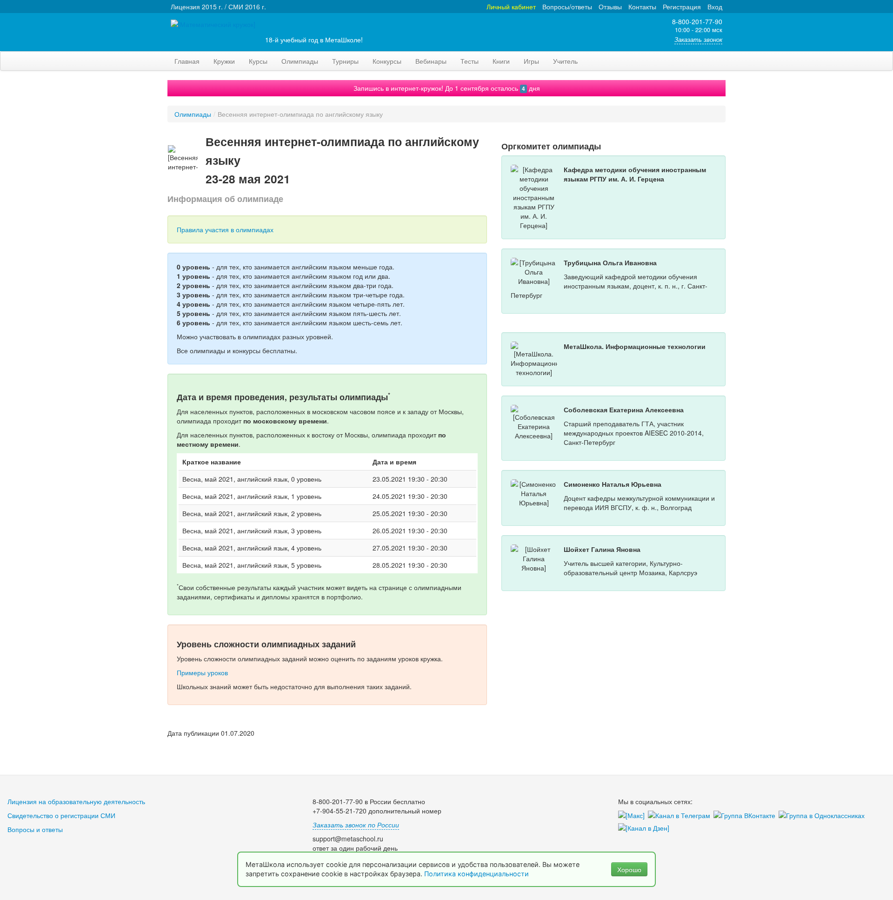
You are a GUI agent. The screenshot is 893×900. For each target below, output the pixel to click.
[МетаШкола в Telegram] (680, 815)
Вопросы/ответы (567, 6)
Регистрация (682, 6)
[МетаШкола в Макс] (633, 815)
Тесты (469, 61)
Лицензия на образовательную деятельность (76, 801)
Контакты (642, 6)
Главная (187, 61)
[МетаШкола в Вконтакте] (746, 815)
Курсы (258, 61)
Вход (714, 6)
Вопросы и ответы (35, 829)
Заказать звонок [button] (698, 39)
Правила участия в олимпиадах (225, 229)
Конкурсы (387, 61)
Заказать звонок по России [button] (356, 824)
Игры (531, 61)
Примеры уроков (202, 672)
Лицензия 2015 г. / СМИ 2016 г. (218, 6)
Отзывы (610, 6)
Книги (501, 61)
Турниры (345, 61)
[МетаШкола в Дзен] (645, 828)
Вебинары (430, 61)
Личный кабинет (511, 6)
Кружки (224, 61)
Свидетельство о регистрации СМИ (61, 815)
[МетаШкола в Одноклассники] (823, 815)
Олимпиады (299, 61)
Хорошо (629, 869)
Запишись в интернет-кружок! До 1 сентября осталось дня (446, 88)
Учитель (565, 61)
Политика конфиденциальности (477, 874)
